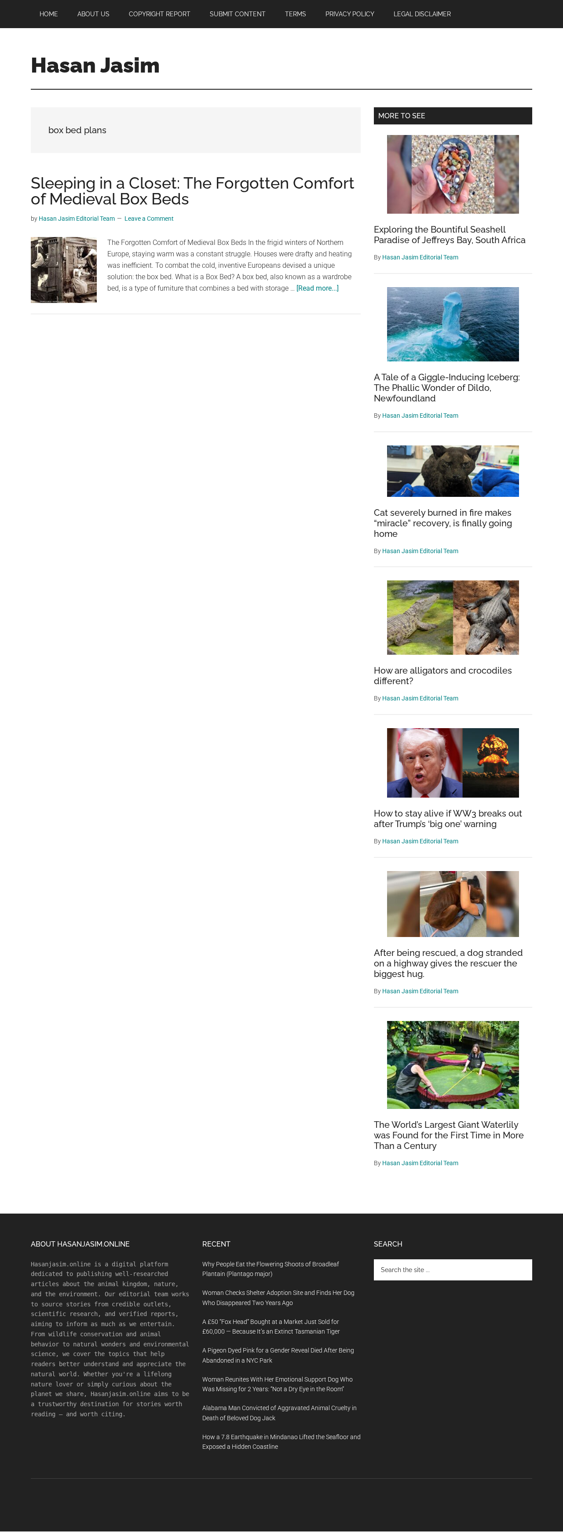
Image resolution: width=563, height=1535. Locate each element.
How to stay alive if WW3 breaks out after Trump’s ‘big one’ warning (448, 818)
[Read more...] (317, 288)
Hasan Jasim (95, 65)
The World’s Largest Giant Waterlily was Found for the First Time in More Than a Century (449, 1135)
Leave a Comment (149, 218)
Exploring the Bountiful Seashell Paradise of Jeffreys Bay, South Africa (450, 234)
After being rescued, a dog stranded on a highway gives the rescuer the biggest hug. (448, 963)
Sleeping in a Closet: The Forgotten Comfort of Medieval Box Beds (193, 191)
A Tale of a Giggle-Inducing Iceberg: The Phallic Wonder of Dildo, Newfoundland (447, 388)
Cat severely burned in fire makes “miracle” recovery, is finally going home (443, 523)
